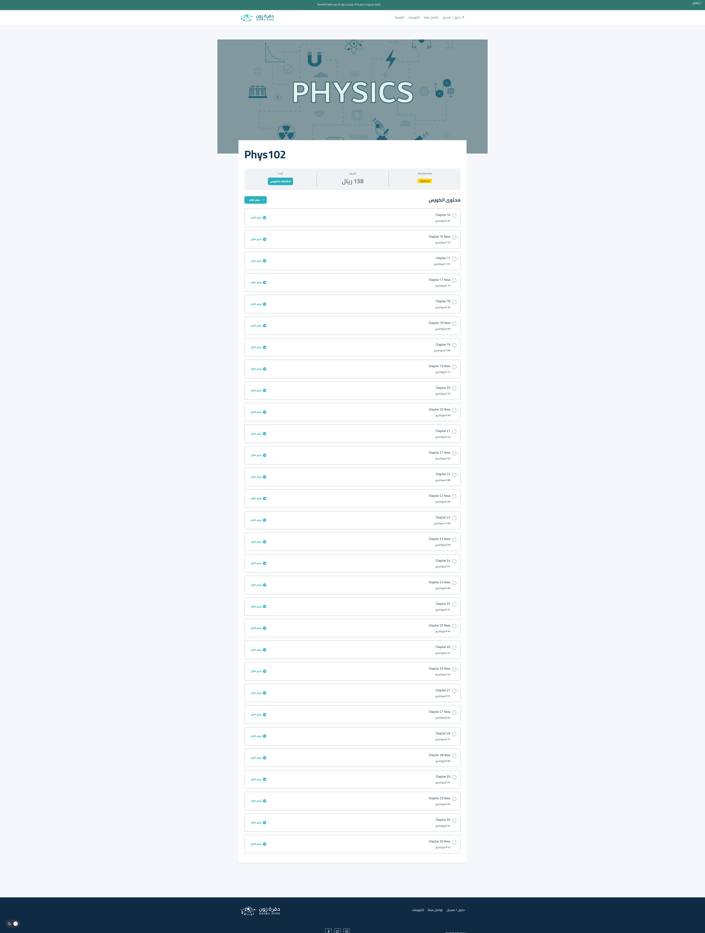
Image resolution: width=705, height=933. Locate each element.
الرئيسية (399, 17)
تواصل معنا (431, 17)
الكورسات (414, 17)
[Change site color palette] (13, 923)
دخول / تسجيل (451, 17)
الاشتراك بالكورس (280, 181)
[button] (697, 3)
